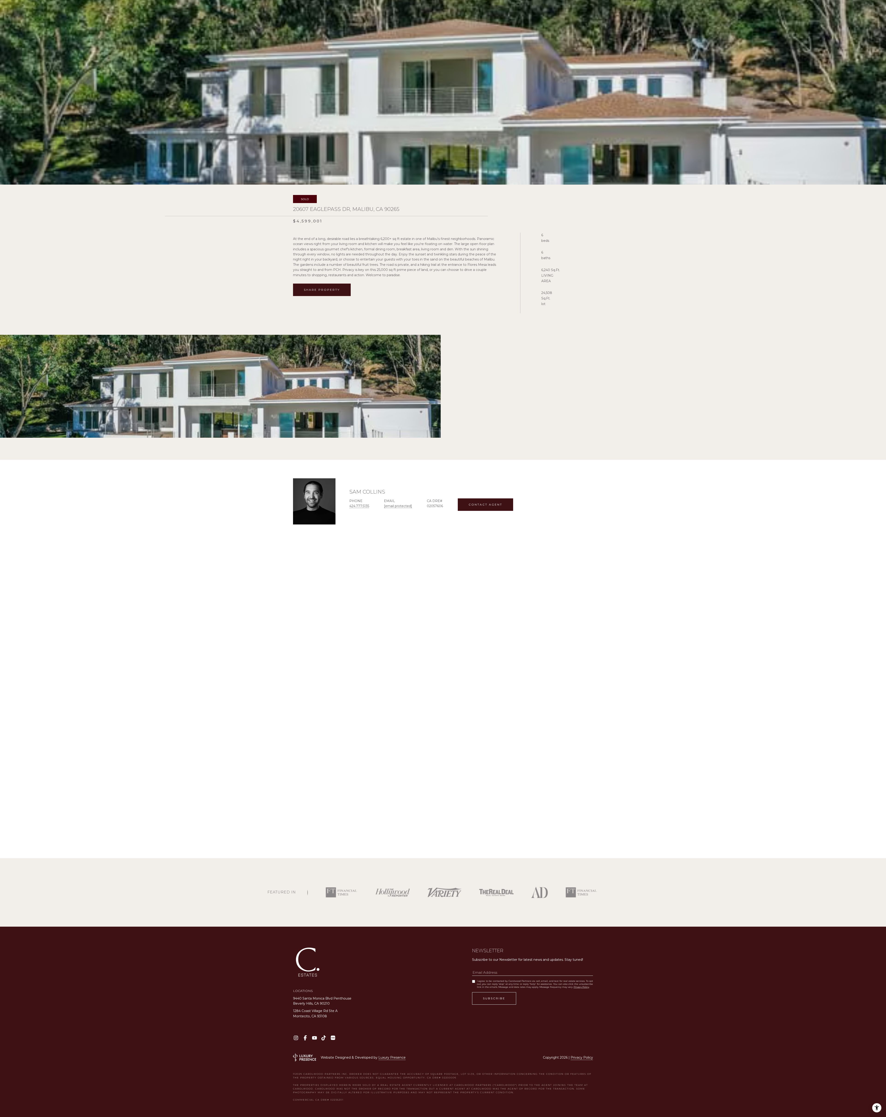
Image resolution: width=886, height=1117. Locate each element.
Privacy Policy (581, 986)
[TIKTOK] (323, 1038)
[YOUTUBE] (314, 1038)
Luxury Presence (392, 1057)
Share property (322, 289)
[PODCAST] (333, 1038)
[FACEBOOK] (305, 1038)
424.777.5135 (359, 506)
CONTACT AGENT (485, 504)
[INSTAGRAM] (296, 1038)
